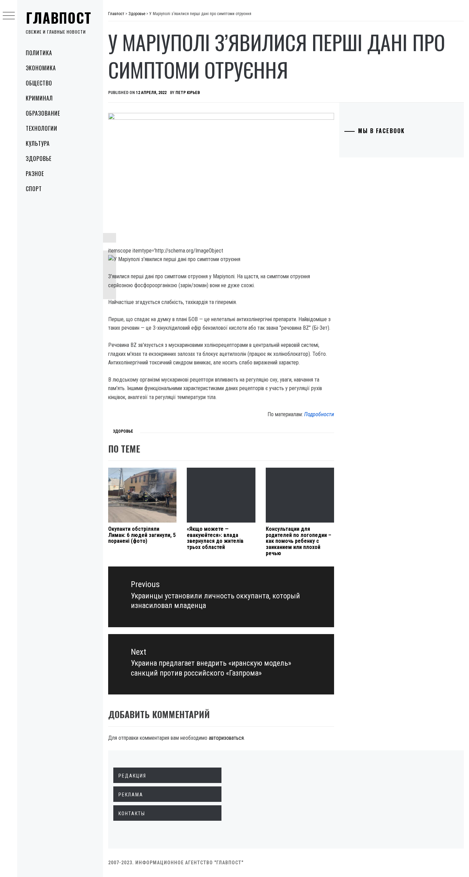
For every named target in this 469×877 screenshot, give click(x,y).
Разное (35, 173)
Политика (39, 53)
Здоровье (39, 158)
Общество (39, 83)
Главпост (59, 17)
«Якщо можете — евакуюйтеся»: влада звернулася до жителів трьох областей (215, 538)
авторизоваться (226, 738)
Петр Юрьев (187, 92)
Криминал (39, 98)
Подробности (319, 414)
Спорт (34, 189)
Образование (43, 113)
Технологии (41, 128)
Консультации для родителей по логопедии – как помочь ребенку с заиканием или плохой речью (298, 541)
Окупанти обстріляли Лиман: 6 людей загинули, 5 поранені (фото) (142, 535)
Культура (38, 143)
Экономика (41, 68)
